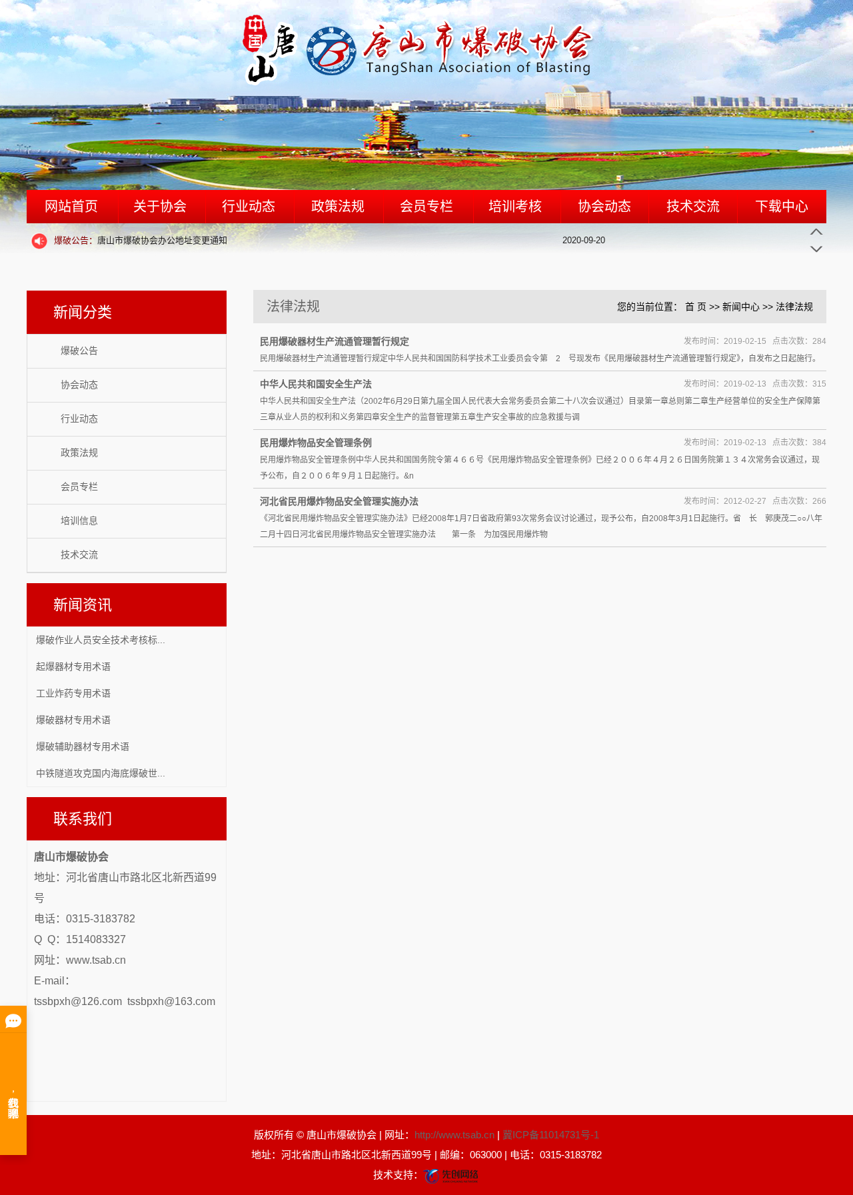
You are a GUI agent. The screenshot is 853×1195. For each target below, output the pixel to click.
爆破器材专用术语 (73, 719)
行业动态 (248, 206)
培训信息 (79, 521)
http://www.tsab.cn (454, 1134)
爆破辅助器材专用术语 (82, 746)
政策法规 (338, 206)
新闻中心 (741, 306)
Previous (816, 232)
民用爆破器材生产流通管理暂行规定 (334, 341)
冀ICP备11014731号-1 (550, 1134)
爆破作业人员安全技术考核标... (100, 639)
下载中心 (781, 206)
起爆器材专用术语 (73, 666)
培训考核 (515, 206)
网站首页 (71, 206)
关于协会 (160, 206)
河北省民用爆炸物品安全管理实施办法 (339, 501)
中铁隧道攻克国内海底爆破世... (100, 773)
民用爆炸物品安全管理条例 (316, 442)
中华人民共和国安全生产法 (316, 384)
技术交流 (693, 206)
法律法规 (794, 306)
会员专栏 (426, 206)
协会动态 (604, 206)
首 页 (695, 306)
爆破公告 (79, 351)
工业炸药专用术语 (73, 693)
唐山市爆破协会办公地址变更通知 (140, 240)
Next (816, 248)
